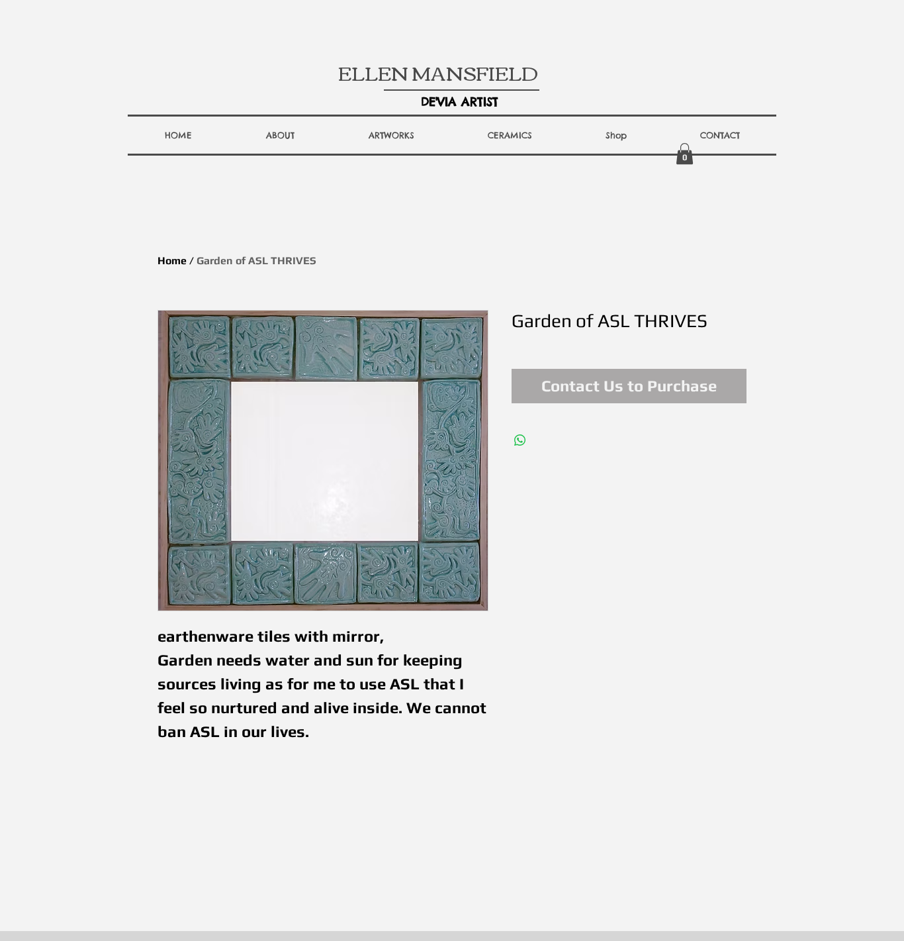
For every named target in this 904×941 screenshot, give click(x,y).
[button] (280, 135)
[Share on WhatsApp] (520, 440)
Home (172, 260)
